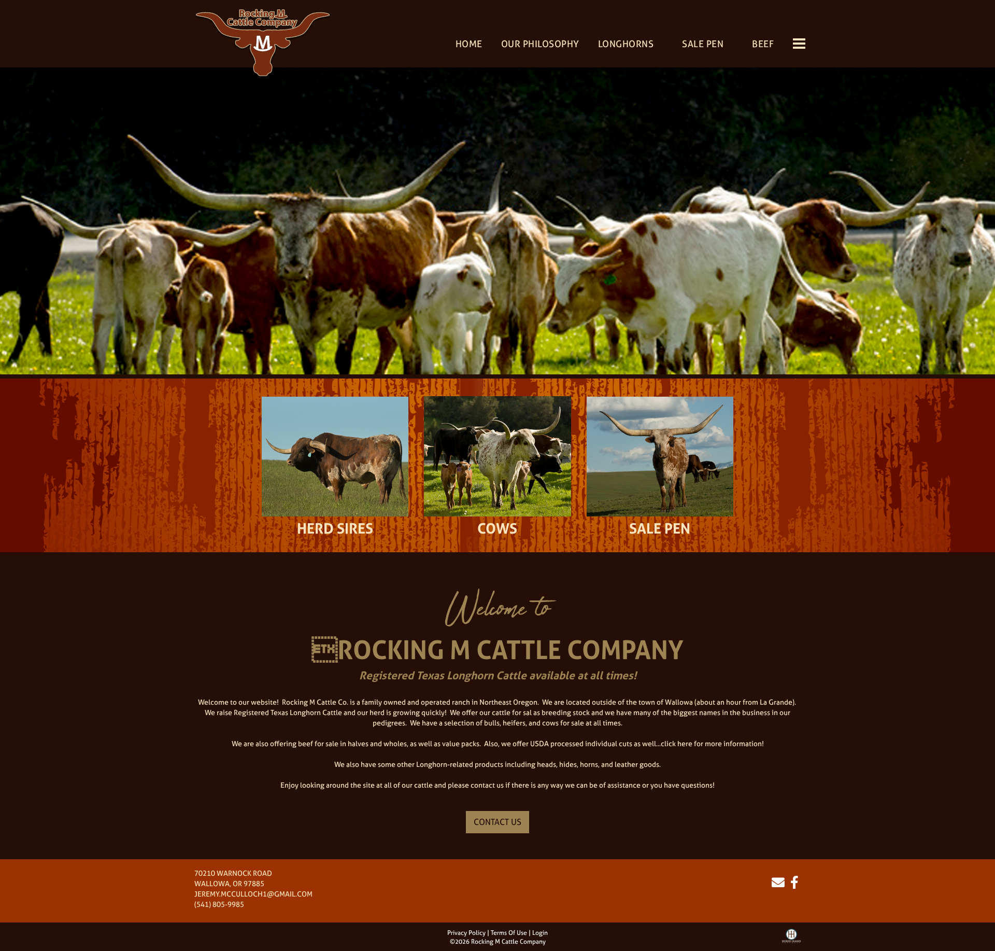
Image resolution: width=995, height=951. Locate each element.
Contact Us (497, 822)
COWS (497, 528)
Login (540, 933)
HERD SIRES (335, 528)
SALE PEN (659, 528)
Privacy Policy (466, 933)
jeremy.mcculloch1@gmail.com (253, 894)
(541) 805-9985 (219, 904)
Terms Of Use (509, 933)
